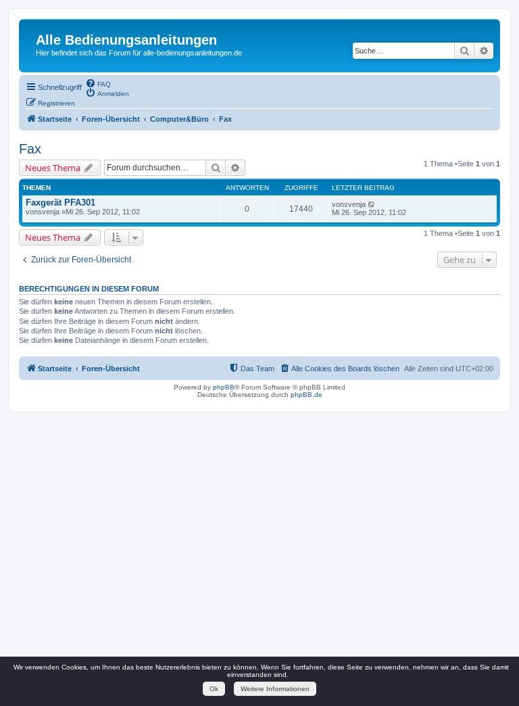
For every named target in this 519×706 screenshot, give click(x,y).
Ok (213, 688)
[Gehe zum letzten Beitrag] (372, 204)
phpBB (223, 387)
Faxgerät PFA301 (60, 202)
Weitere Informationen (275, 688)
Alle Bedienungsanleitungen (126, 39)
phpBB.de (306, 394)
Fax (30, 148)
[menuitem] (98, 83)
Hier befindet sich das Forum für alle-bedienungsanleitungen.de (139, 53)
